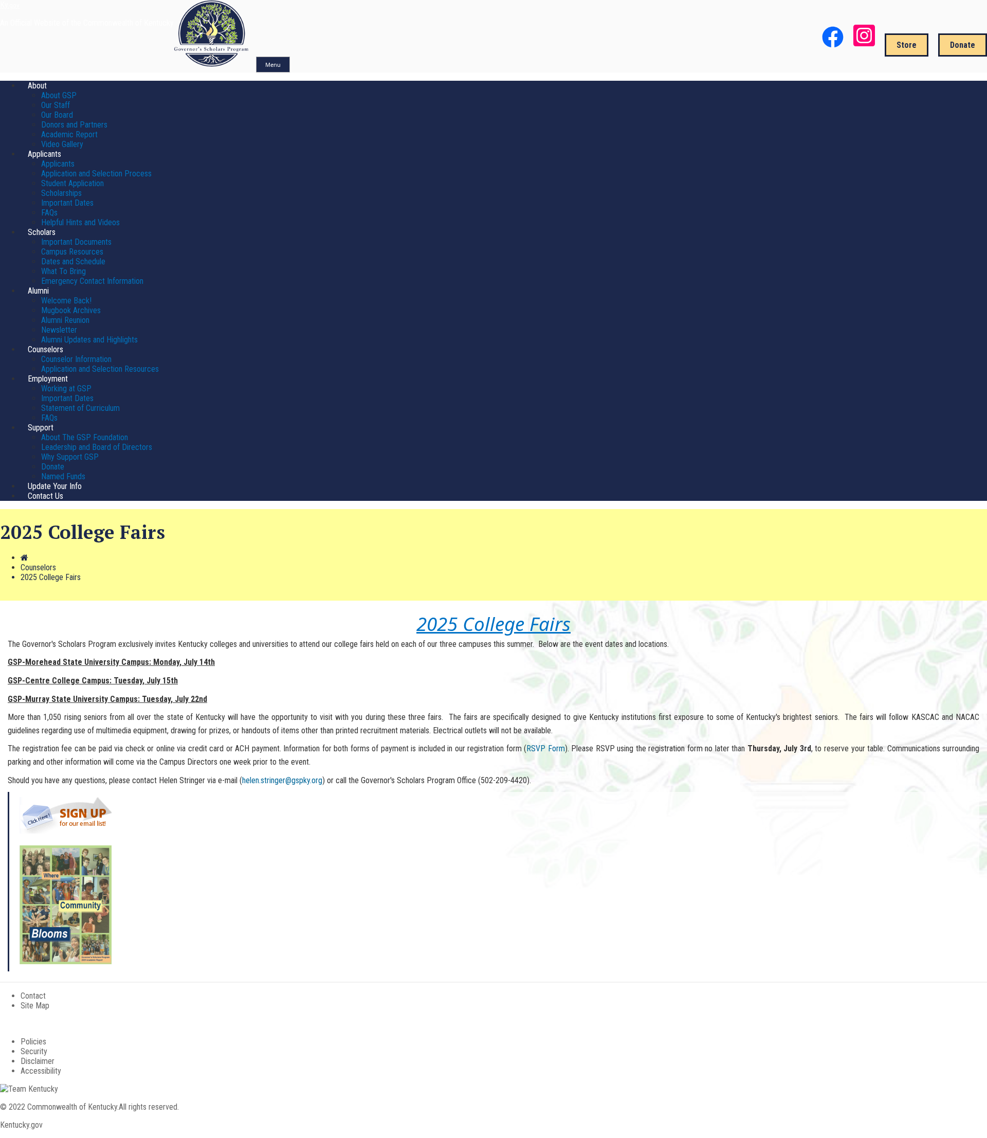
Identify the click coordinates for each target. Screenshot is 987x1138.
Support (40, 427)
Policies (33, 1041)
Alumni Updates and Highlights (89, 340)
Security (34, 1051)
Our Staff (55, 105)
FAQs (49, 213)
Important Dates (67, 203)
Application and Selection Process (96, 173)
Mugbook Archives (71, 310)
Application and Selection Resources (100, 369)
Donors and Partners (74, 125)
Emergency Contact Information (92, 281)
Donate (962, 45)
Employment (48, 379)
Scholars (42, 232)
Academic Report (69, 134)
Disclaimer (37, 1061)
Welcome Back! (66, 300)
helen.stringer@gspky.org (282, 780)
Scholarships (61, 193)
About (37, 86)
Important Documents (76, 242)
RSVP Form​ (545, 748)
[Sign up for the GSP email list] (66, 831)
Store (907, 45)
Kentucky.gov (21, 1125)
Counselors (45, 349)
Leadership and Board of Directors (96, 447)
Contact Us (45, 496)
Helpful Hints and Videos (80, 222)
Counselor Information (76, 359)
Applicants (44, 154)
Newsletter (59, 330)
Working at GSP (66, 388)
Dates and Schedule (73, 261)
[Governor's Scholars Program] (212, 64)
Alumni (38, 291)
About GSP (59, 95)
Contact (33, 996)
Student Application (72, 183)
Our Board (57, 115)
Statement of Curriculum (80, 408)
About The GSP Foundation (84, 437)
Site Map (35, 1005)
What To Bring (63, 271)
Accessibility (41, 1071)
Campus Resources (72, 252)
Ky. (10, 5)
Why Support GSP (70, 457)
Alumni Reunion (65, 320)
